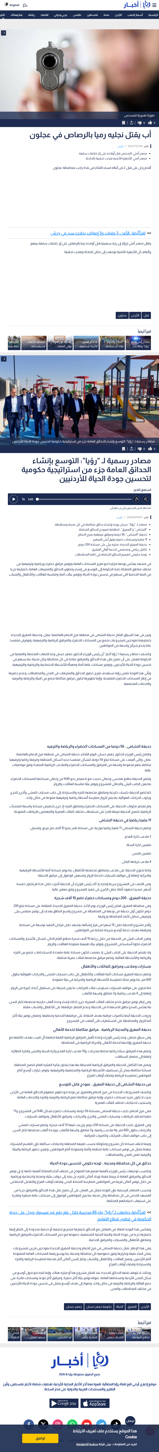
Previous (155, 400)
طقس (77, 14)
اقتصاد (44, 14)
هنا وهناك (16, 14)
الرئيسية (153, 14)
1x (23, 499)
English (14, 5)
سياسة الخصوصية (87, 1444)
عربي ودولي (60, 14)
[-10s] (136, 499)
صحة (106, 14)
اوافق (40, 1438)
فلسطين (92, 14)
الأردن (118, 14)
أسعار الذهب (135, 14)
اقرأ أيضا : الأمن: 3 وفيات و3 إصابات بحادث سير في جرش (98, 233)
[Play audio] (14, 499)
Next (4, 400)
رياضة (31, 14)
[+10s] (145, 499)
